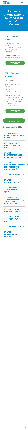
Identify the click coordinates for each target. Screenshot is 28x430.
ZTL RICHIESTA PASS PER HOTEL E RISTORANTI (14, 120)
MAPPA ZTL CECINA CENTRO (15, 63)
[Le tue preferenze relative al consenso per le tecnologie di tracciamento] (25, 427)
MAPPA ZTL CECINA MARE (15, 111)
